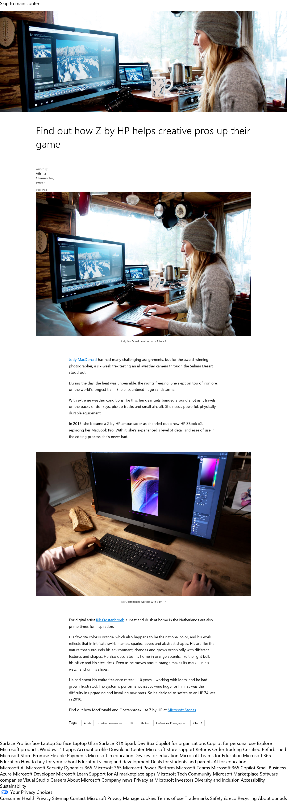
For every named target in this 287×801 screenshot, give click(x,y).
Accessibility (253, 780)
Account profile (92, 749)
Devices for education (156, 755)
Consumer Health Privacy (25, 798)
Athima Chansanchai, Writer (45, 178)
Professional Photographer (171, 723)
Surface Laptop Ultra (77, 743)
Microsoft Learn (72, 773)
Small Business (271, 767)
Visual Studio (36, 780)
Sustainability (13, 786)
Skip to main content (21, 3)
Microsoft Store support (170, 749)
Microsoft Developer (34, 773)
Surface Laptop (40, 743)
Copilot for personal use (231, 743)
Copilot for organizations (180, 743)
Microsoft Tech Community (184, 773)
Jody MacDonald (83, 359)
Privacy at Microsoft (154, 780)
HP (131, 723)
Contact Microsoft (88, 798)
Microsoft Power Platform (149, 767)
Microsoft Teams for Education (211, 755)
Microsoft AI (12, 767)
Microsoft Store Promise (24, 755)
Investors (184, 780)
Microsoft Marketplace (236, 773)
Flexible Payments (68, 755)
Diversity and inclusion (217, 780)
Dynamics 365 (78, 767)
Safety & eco (223, 798)
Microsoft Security (44, 767)
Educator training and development (114, 761)
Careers (58, 780)
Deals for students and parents (181, 761)
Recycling (247, 798)
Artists (87, 723)
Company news (117, 780)
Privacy (115, 798)
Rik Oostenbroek (110, 619)
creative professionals (110, 723)
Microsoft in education (110, 755)
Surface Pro (11, 743)
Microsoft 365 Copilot (233, 767)
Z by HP (197, 723)
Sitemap (60, 798)
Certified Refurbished (264, 749)
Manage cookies (139, 798)
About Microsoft (83, 780)
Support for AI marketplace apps (122, 773)
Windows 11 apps (58, 749)
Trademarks (197, 798)
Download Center (127, 749)
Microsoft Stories (182, 709)
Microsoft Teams (193, 767)
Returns (203, 749)
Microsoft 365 (107, 767)
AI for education (230, 761)
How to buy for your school (49, 761)
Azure (6, 773)
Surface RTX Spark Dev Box (126, 743)
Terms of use (170, 798)
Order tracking (227, 749)
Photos (145, 723)
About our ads (272, 798)
